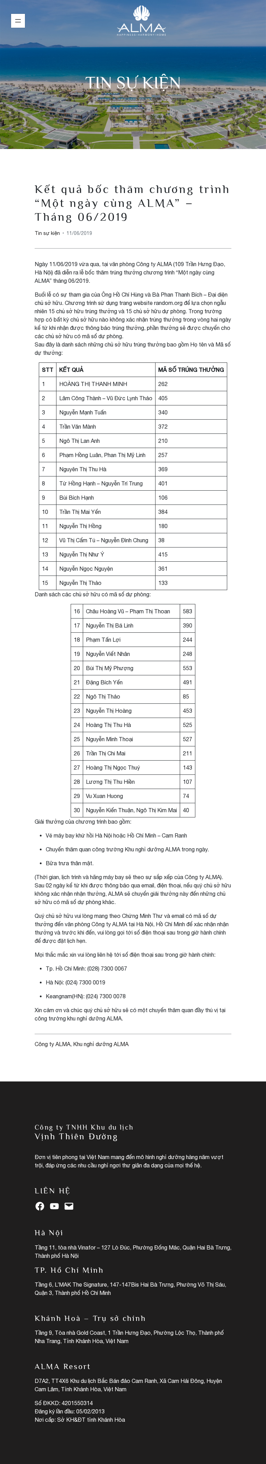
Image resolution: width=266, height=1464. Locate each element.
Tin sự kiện (133, 82)
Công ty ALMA (52, 1044)
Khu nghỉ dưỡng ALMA (100, 1044)
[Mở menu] (18, 21)
